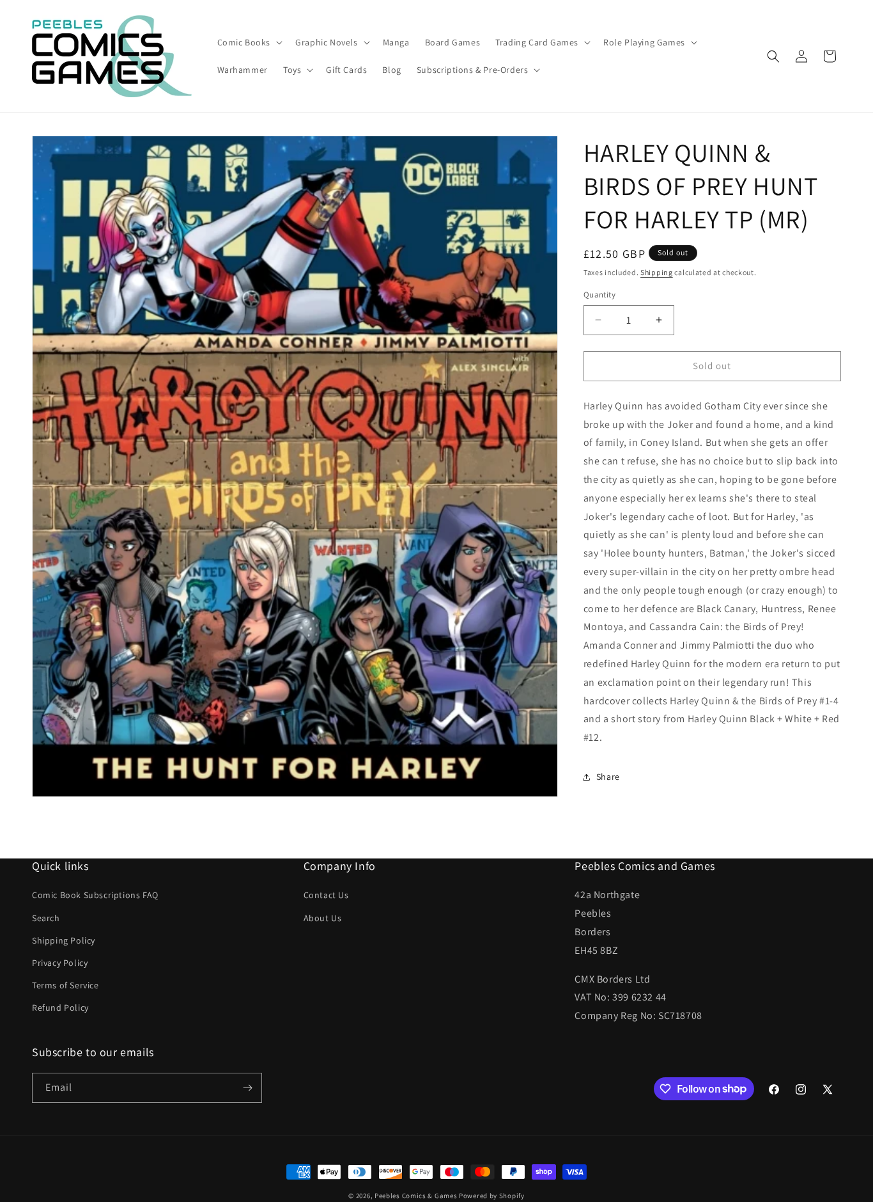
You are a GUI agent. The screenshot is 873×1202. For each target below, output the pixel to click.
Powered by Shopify (492, 1195)
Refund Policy (60, 1007)
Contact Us (326, 895)
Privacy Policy (60, 963)
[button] (249, 42)
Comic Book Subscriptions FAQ (95, 895)
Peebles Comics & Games (416, 1195)
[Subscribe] (247, 1088)
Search (46, 918)
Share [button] (608, 776)
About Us (323, 918)
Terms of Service (65, 985)
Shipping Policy (63, 940)
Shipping (656, 272)
